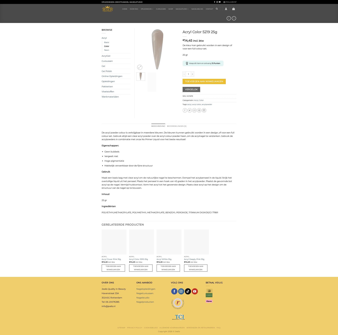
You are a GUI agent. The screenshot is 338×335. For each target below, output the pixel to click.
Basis (106, 42)
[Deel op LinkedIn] (204, 110)
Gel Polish (107, 71)
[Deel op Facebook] (185, 110)
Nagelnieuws (197, 9)
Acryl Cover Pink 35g (111, 259)
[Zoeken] (217, 8)
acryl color (196, 104)
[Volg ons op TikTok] (188, 291)
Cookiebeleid (151, 328)
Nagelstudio (181, 9)
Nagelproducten (145, 302)
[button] (230, 2)
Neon (106, 50)
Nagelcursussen (144, 293)
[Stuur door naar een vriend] (194, 110)
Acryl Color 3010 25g (138, 259)
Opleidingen (146, 9)
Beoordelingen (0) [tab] (176, 126)
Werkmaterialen (110, 96)
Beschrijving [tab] (158, 126)
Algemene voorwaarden (172, 328)
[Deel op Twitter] (189, 110)
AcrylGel (106, 56)
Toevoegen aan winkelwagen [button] (113, 268)
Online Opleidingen (112, 76)
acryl (189, 104)
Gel (103, 66)
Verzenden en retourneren (200, 328)
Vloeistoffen (108, 91)
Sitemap (121, 328)
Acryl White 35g (164, 259)
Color (201, 100)
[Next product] (229, 18)
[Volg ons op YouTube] (219, 2)
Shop (170, 9)
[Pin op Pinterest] (199, 110)
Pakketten (107, 86)
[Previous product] (234, 18)
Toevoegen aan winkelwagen (204, 81)
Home (124, 9)
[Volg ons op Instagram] (217, 2)
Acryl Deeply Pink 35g (194, 259)
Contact (209, 9)
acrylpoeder (207, 104)
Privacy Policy (134, 328)
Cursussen (161, 9)
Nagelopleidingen (145, 289)
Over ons (134, 9)
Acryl (196, 100)
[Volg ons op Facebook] (214, 2)
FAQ (218, 328)
